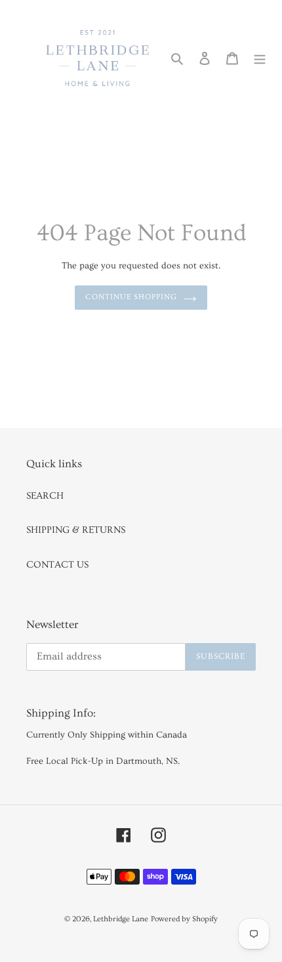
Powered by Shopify (184, 919)
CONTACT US (57, 564)
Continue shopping (131, 297)
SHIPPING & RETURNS (75, 529)
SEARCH (45, 495)
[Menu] (259, 57)
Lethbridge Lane (120, 919)
